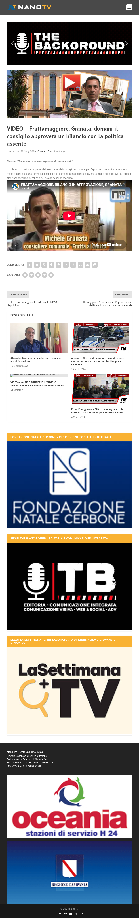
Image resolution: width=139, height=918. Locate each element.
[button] (69, 43)
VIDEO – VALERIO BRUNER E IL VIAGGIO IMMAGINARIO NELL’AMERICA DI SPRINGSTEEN (37, 384)
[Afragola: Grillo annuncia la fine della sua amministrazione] (39, 338)
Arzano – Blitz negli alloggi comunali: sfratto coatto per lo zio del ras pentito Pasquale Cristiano (98, 361)
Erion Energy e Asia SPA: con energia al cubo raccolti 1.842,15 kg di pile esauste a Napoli (98, 411)
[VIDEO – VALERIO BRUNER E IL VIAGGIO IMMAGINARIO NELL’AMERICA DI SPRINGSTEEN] (39, 375)
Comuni (41, 151)
